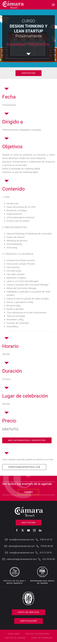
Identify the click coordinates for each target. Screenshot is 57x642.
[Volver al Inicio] (13, 4)
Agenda (28, 492)
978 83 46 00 (47, 546)
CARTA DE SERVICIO (28, 612)
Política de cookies (15, 638)
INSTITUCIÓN (29, 522)
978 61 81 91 (46, 539)
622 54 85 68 (49, 559)
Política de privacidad (37, 634)
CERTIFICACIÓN (28, 621)
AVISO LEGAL (14, 634)
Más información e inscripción (27, 440)
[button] (53, 4)
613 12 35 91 (46, 552)
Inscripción (28, 73)
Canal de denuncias (41, 638)
